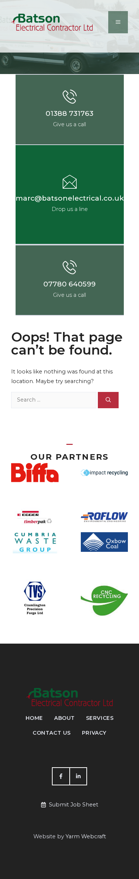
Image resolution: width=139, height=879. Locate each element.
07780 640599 (69, 284)
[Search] (108, 400)
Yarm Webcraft (86, 836)
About (64, 718)
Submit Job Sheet (73, 804)
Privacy (94, 732)
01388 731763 (69, 113)
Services (99, 718)
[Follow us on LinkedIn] (78, 776)
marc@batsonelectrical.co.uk (70, 198)
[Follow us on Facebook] (60, 776)
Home (34, 718)
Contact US (52, 732)
